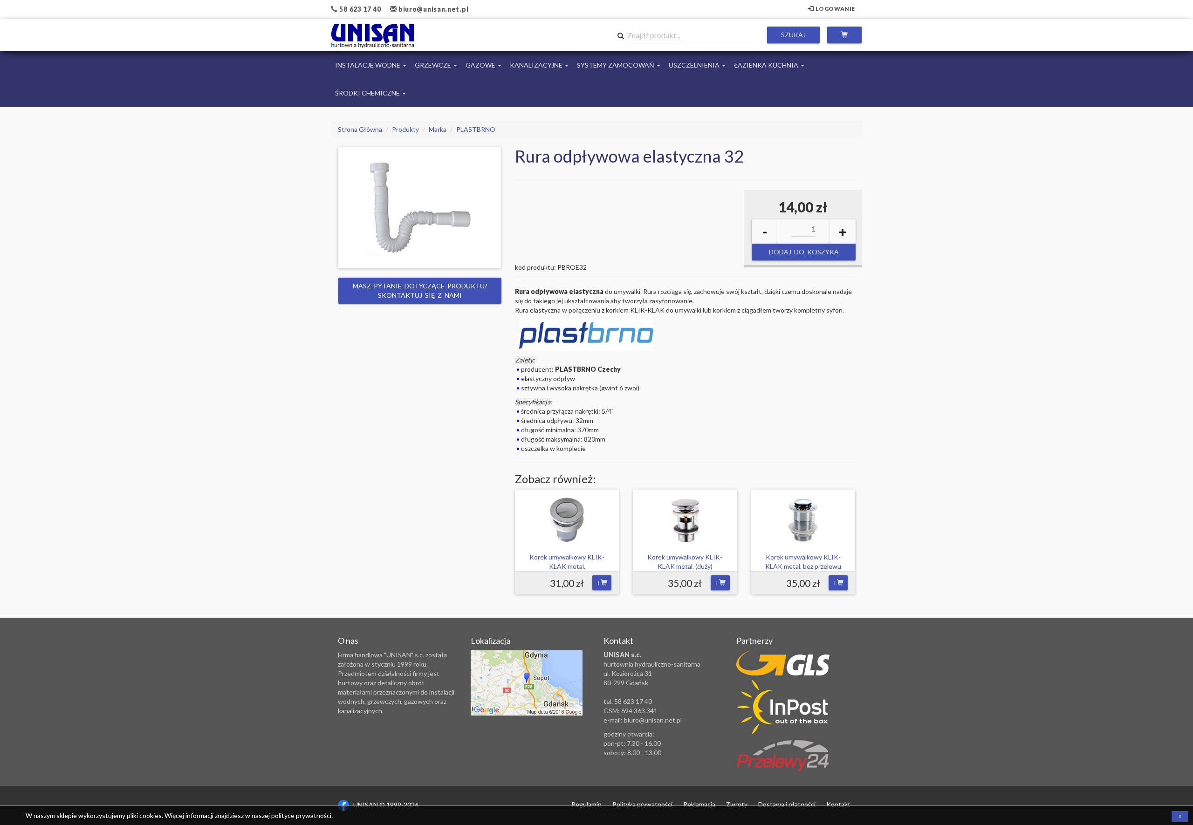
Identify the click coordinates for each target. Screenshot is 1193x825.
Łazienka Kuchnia (767, 65)
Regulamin (586, 804)
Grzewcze (434, 65)
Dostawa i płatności (787, 804)
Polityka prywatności (642, 804)
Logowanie (834, 8)
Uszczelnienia (695, 65)
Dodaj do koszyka (803, 252)
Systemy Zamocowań (616, 65)
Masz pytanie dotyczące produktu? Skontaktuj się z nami (420, 290)
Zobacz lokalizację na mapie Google (527, 683)
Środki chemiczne (368, 93)
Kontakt (838, 804)
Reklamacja (699, 804)
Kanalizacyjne (537, 65)
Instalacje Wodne (368, 65)
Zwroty (736, 804)
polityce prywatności (301, 815)
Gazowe (481, 65)
